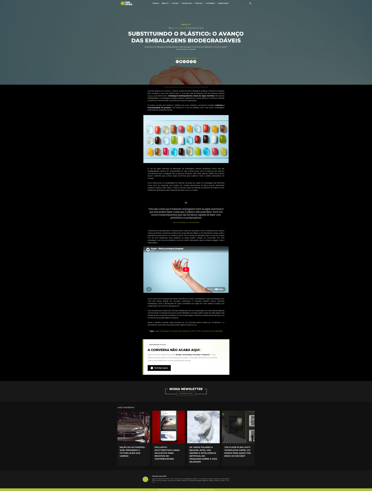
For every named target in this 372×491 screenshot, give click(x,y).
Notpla (150, 96)
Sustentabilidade (216, 331)
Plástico (206, 331)
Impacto (165, 3)
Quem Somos (223, 3)
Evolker (212, 489)
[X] (184, 61)
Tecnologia (187, 3)
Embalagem (165, 331)
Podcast (199, 3)
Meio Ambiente (184, 331)
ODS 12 (193, 331)
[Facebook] (180, 61)
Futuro (175, 3)
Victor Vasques (179, 28)
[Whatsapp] (177, 61)
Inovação (173, 331)
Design (155, 3)
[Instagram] (194, 61)
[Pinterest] (191, 61)
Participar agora (161, 368)
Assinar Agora (186, 394)
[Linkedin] (187, 61)
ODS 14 (199, 331)
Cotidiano (210, 3)
